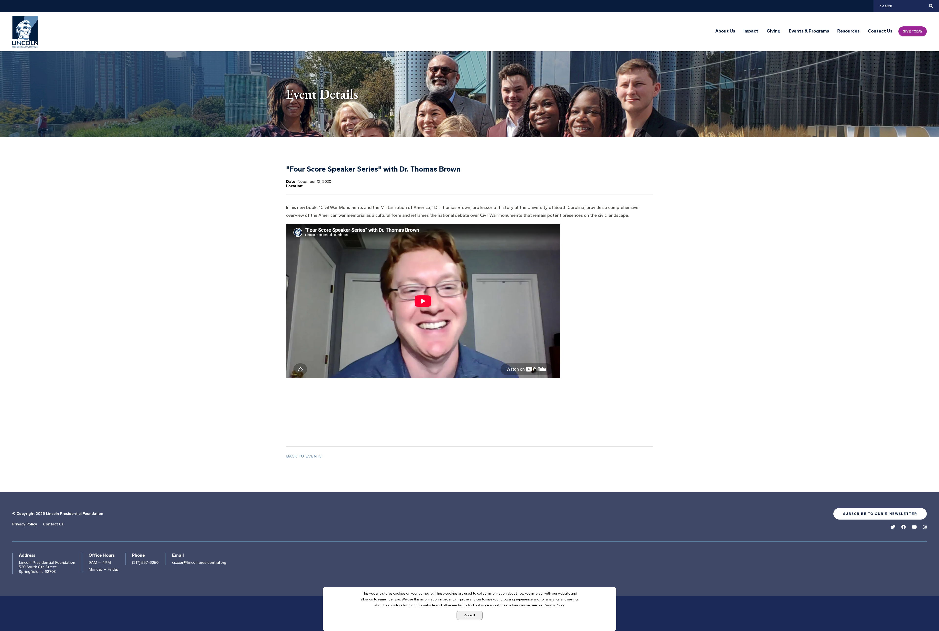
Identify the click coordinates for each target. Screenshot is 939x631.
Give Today (913, 31)
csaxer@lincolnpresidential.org (199, 562)
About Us (725, 31)
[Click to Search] (931, 6)
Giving (774, 31)
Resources (848, 31)
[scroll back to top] (921, 613)
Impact (750, 31)
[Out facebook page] (903, 527)
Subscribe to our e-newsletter (880, 514)
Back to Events (304, 456)
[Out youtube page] (914, 527)
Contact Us (880, 31)
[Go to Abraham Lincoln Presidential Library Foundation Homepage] (26, 32)
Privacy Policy (24, 524)
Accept (469, 615)
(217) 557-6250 (145, 562)
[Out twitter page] (893, 527)
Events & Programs (809, 31)
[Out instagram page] (925, 527)
